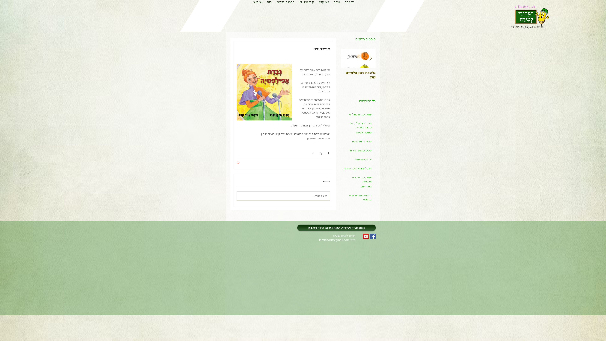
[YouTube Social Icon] (366, 236)
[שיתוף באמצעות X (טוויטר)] (320, 153)
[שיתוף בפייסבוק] (328, 153)
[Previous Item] (370, 58)
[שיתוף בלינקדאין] (313, 153)
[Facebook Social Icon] (373, 236)
